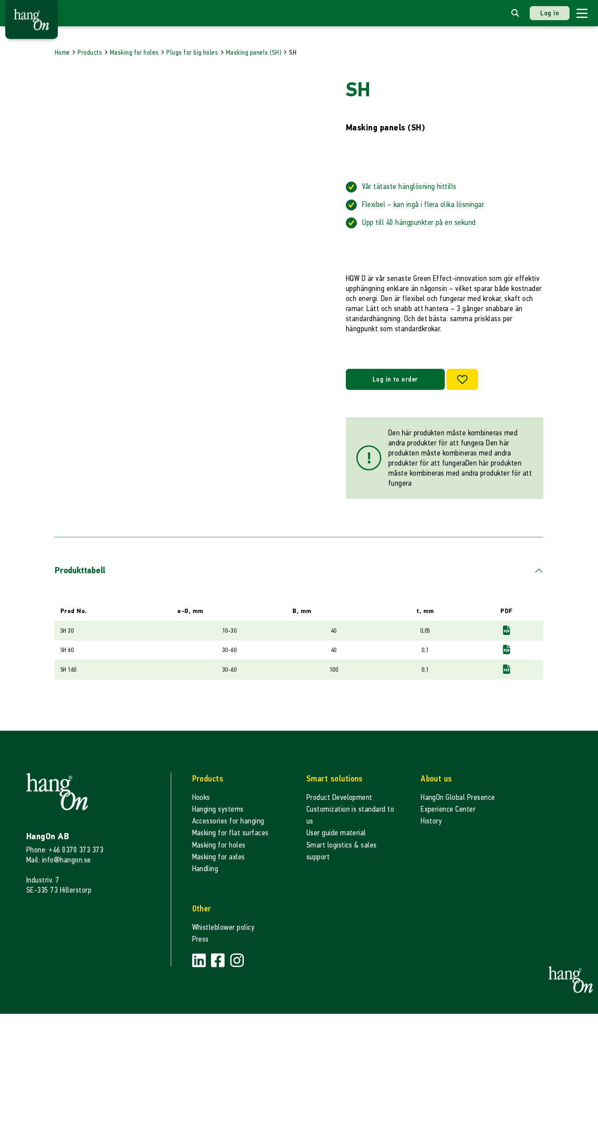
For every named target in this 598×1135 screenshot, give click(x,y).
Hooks (201, 797)
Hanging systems (218, 809)
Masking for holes (134, 52)
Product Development (339, 797)
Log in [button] (549, 13)
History (431, 821)
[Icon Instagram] (237, 961)
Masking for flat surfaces (230, 833)
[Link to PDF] (506, 630)
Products (89, 52)
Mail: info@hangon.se (58, 860)
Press (200, 939)
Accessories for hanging (228, 821)
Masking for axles (218, 857)
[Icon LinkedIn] (200, 961)
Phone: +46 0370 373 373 (64, 850)
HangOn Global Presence (458, 797)
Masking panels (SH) (253, 52)
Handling (205, 869)
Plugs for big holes (192, 52)
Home (62, 52)
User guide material (336, 833)
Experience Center (448, 809)
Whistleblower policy (223, 927)
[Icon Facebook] (219, 961)
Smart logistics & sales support (341, 851)
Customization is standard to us (350, 815)
